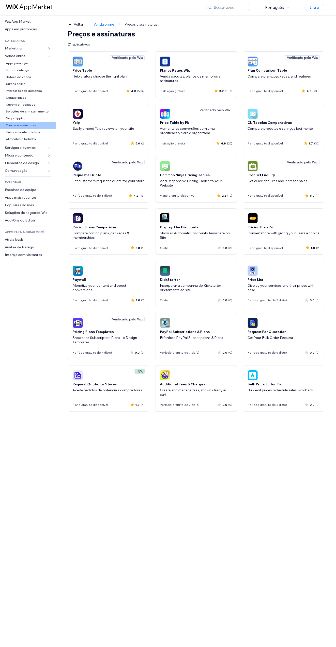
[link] (28, 21)
